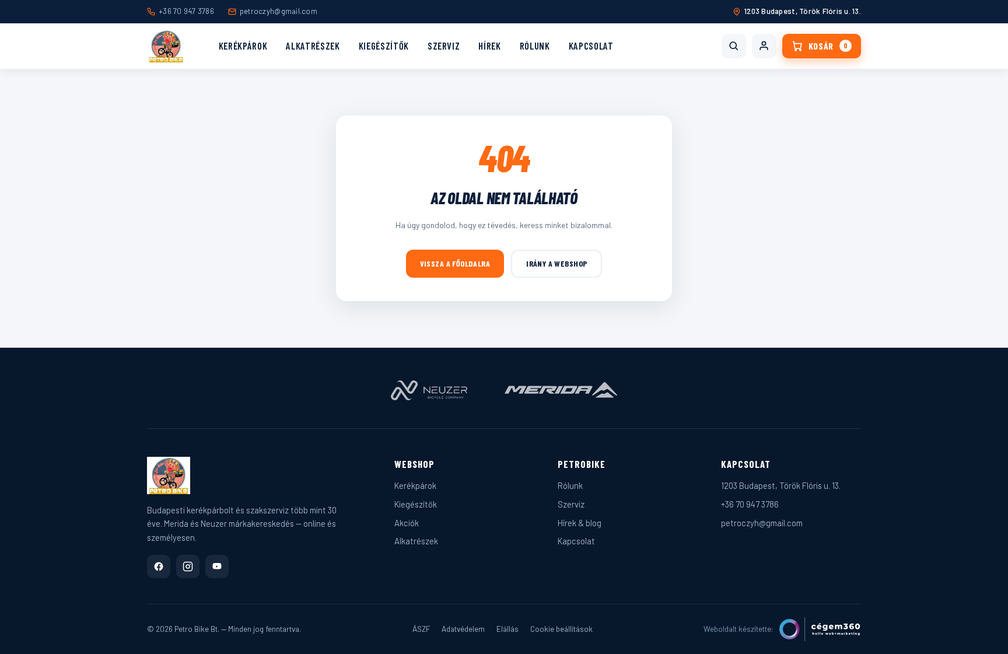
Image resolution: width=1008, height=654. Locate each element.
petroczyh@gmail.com (278, 11)
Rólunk (535, 45)
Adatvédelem (463, 629)
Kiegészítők (384, 45)
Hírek (489, 45)
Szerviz (444, 45)
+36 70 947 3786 (186, 11)
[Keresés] (734, 46)
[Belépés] (764, 46)
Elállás (507, 629)
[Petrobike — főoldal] (166, 46)
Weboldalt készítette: (739, 629)
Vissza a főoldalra (455, 263)
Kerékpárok (243, 45)
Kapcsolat (591, 45)
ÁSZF (421, 629)
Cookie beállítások (561, 629)
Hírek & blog (579, 522)
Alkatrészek (313, 45)
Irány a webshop (556, 263)
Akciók (406, 522)
